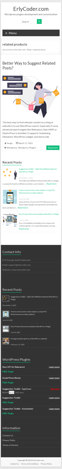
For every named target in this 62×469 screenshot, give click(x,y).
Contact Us (7, 435)
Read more (53, 147)
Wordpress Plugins (27, 147)
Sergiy (10, 143)
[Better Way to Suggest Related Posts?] (31, 74)
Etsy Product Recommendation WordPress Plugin (39, 214)
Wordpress (12, 147)
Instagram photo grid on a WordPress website (29, 339)
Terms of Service (10, 445)
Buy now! (55, 389)
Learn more (54, 367)
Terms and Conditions (30, 464)
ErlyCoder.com (31, 8)
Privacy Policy (8, 440)
